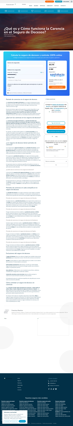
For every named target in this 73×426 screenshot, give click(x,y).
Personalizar (7, 421)
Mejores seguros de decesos (26, 405)
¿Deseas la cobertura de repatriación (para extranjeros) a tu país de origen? (25, 85)
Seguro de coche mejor (42, 405)
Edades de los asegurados (14, 70)
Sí (9, 88)
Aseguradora (52, 72)
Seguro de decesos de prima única (27, 413)
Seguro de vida (58, 413)
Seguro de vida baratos (60, 414)
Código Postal (11, 77)
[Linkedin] (56, 389)
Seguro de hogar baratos (61, 407)
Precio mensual (52, 67)
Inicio (30, 5)
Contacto (63, 5)
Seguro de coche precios (43, 407)
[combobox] (26, 65)
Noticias (56, 5)
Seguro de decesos (23, 402)
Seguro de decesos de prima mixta (27, 410)
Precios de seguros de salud (8, 405)
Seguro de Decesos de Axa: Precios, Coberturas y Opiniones (19, 324)
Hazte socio (58, 1)
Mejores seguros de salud (7, 407)
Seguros (36, 5)
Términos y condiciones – (36, 423)
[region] (14, 417)
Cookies (54, 423)
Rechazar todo (14, 421)
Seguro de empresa (60, 402)
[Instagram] (51, 389)
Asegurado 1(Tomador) (13, 72)
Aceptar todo (22, 421)
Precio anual (52, 62)
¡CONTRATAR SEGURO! (57, 87)
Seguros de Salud (5, 402)
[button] (46, 149)
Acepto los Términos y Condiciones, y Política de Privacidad (20, 92)
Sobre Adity (50, 5)
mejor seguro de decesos (19, 287)
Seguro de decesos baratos (25, 404)
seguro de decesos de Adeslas (13, 245)
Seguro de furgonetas (60, 404)
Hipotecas (42, 5)
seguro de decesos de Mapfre (13, 234)
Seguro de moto (41, 411)
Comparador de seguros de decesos (27, 408)
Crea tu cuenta (49, 1)
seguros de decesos (19, 102)
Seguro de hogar (59, 405)
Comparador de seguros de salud (9, 408)
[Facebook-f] (49, 389)
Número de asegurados (14, 62)
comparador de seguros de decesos (24, 289)
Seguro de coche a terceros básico (45, 408)
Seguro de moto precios (43, 416)
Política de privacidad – (47, 423)
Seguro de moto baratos (43, 413)
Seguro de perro (59, 410)
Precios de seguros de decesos (26, 407)
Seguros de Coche (41, 402)
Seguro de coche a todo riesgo (44, 410)
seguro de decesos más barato (17, 297)
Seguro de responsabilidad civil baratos (62, 411)
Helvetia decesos (11, 201)
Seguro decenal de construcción (62, 416)
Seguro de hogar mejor (60, 408)
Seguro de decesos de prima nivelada (28, 411)
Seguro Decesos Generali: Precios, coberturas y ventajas (51, 324)
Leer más (11, 332)
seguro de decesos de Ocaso (13, 212)
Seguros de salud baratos (7, 404)
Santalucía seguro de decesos (12, 223)
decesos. (8, 140)
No (9, 90)
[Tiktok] (53, 389)
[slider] (15, 74)
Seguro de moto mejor (42, 414)
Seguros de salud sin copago (8, 410)
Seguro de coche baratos (43, 404)
